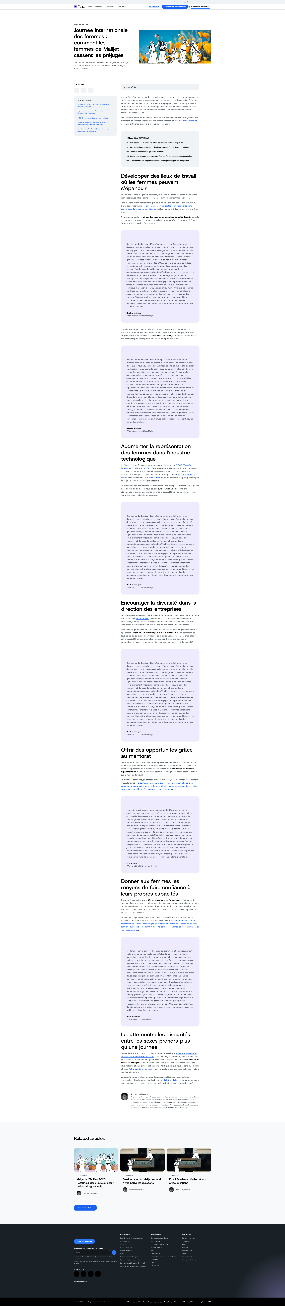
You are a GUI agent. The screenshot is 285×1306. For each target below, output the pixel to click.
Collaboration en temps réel (130, 1257)
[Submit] (114, 1252)
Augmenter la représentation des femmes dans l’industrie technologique (94, 112)
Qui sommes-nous (188, 1238)
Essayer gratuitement (189, 1260)
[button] (176, 2)
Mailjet (166, 1080)
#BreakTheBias (190, 120)
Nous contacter (187, 1257)
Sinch (184, 1254)
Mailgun (175, 1080)
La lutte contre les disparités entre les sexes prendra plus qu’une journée (93, 130)
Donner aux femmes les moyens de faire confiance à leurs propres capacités (92, 123)
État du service (156, 1247)
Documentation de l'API (159, 1244)
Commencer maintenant (200, 7)
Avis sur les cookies (155, 1302)
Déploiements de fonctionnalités (131, 1238)
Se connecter (154, 7)
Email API (123, 1244)
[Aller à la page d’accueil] (80, 6)
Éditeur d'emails (126, 1251)
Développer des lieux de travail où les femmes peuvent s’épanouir (93, 105)
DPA (209, 1302)
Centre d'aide (156, 1241)
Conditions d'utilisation (172, 1302)
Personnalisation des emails (130, 1260)
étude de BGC (142, 618)
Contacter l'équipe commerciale (175, 7)
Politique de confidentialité (136, 1302)
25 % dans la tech (151, 477)
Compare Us (155, 1254)
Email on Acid (187, 1251)
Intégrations (124, 1241)
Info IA (184, 1244)
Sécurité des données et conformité (133, 1266)
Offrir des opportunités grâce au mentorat (92, 118)
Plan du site (155, 1265)
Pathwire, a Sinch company (140, 1069)
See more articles (85, 1208)
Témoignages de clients (159, 1238)
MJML (122, 1254)
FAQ (152, 1251)
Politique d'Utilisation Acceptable (194, 1302)
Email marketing (126, 1247)
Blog (152, 1262)
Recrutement (186, 1241)
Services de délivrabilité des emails (132, 1263)
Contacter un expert (84, 1241)
